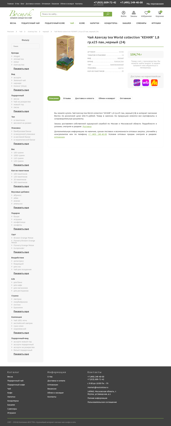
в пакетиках (19, 120)
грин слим (18, 326)
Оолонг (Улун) (20, 86)
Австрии (17, 299)
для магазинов (21, 288)
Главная (10, 4)
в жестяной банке (22, 137)
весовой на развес (22, 123)
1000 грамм (19, 155)
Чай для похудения (22, 269)
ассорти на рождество (24, 347)
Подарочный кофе (55, 23)
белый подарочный (23, 350)
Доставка (86, 126)
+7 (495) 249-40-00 (131, 2)
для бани (18, 282)
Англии (17, 305)
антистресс (19, 261)
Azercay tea (32, 32)
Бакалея (127, 23)
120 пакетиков (20, 177)
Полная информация (97, 398)
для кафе (18, 285)
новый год (19, 104)
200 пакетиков (20, 182)
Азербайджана (21, 302)
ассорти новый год (23, 342)
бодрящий (19, 264)
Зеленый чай (20, 80)
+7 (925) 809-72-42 (105, 2)
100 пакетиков (20, 174)
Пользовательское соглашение (102, 402)
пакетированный (117, 65)
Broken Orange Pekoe (23, 238)
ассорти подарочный (24, 344)
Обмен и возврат (67, 4)
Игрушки (156, 23)
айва (16, 198)
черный (46, 32)
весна (16, 99)
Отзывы (67, 98)
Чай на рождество (22, 102)
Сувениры (141, 23)
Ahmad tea (19, 59)
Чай (72, 23)
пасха (16, 107)
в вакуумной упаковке (24, 134)
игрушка (18, 219)
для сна (17, 267)
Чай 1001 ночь (20, 320)
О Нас (17, 4)
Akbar (16, 62)
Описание (54, 98)
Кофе (82, 23)
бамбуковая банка (22, 131)
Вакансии (55, 4)
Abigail (17, 56)
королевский (20, 329)
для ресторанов (21, 291)
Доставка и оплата (33, 4)
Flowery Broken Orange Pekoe (23, 241)
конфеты (18, 225)
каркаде (17, 83)
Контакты (79, 4)
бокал (16, 216)
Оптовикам (46, 4)
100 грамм (19, 153)
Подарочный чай (30, 23)
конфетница (19, 222)
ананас (17, 201)
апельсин (18, 204)
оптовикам (59, 137)
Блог (22, 4)
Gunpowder (19, 248)
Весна (13, 23)
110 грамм (19, 158)
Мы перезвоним (155, 4)
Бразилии (18, 307)
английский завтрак (23, 323)
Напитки (94, 23)
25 (123, 71)
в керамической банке (24, 140)
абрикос (18, 195)
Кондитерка (110, 23)
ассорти (17, 78)
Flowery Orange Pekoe (24, 245)
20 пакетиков (20, 180)
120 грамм (19, 161)
